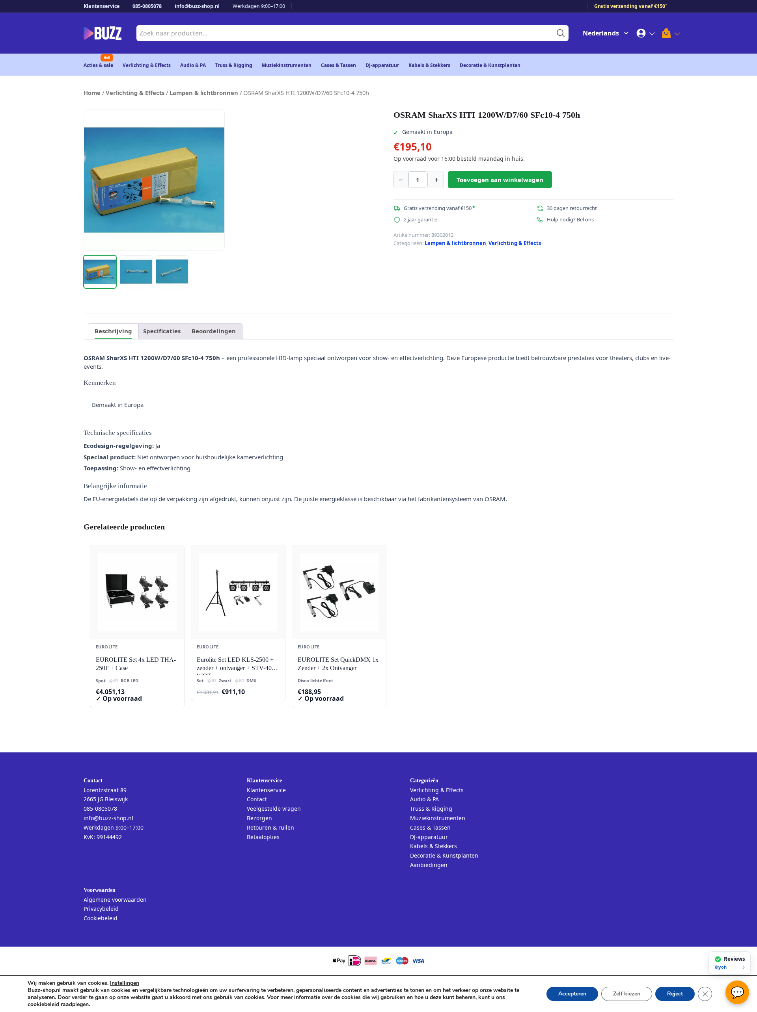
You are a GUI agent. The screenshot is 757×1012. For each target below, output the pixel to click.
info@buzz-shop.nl (197, 6)
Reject (675, 993)
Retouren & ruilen (270, 827)
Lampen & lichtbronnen (204, 93)
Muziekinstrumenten (286, 65)
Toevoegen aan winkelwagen (500, 180)
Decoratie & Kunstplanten (490, 65)
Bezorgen (259, 818)
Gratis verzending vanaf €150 (630, 6)
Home (92, 93)
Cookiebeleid (100, 918)
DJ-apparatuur (382, 65)
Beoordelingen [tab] (214, 331)
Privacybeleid (101, 908)
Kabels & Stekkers (429, 65)
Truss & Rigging (233, 65)
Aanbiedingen (428, 865)
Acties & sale (98, 65)
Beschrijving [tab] (113, 331)
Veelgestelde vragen (274, 808)
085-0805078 (147, 6)
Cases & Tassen (338, 65)
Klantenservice (101, 6)
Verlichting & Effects (147, 65)
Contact (257, 799)
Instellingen (124, 983)
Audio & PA (193, 65)
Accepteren (572, 993)
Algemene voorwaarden (115, 899)
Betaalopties (263, 837)
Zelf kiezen (626, 993)
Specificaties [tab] (162, 331)
